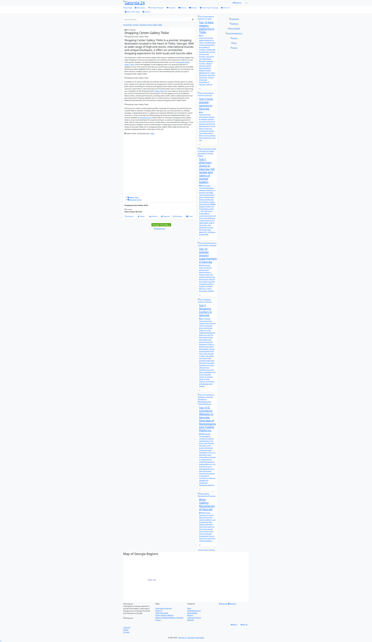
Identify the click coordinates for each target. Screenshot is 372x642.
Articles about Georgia (206, 550)
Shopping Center (145, 118)
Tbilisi (152, 133)
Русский (126, 632)
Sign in (238, 3)
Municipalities (192, 613)
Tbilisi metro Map (133, 12)
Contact (147, 12)
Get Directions (160, 133)
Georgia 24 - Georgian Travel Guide (191, 638)
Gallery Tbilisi (159, 91)
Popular (161, 8)
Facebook (223, 604)
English (126, 630)
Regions (190, 615)
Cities (189, 608)
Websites (190, 620)
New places (140, 8)
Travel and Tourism (194, 618)
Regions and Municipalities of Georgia (169, 618)
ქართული (126, 627)
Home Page (127, 8)
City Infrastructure (194, 611)
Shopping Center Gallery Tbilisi (151, 25)
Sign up (245, 624)
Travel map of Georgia (209, 8)
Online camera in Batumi (164, 615)
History (183, 8)
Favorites (171, 8)
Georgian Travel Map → (161, 225)
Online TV (226, 8)
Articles (194, 8)
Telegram (232, 604)
